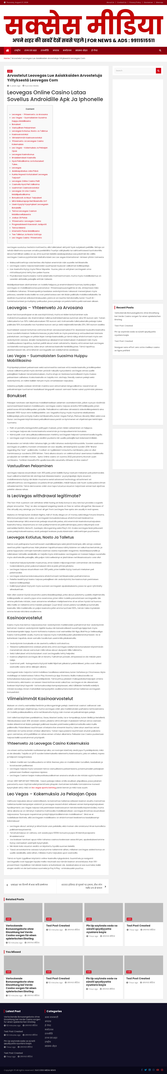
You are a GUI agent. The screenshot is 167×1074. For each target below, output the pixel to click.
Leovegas (16, 167)
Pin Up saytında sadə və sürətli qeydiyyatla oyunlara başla (101, 929)
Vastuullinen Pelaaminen (24, 127)
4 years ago (15, 85)
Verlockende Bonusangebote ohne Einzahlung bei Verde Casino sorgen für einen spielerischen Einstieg (138, 316)
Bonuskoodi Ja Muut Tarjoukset (27, 197)
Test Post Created (124, 325)
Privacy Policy (135, 2)
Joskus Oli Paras (19, 217)
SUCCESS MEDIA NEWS (45, 1070)
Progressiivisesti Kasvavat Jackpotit (29, 224)
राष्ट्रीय (17, 50)
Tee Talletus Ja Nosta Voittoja (26, 234)
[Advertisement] (138, 189)
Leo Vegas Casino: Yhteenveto (27, 237)
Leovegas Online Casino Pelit (26, 181)
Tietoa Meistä (18, 227)
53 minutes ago (15, 942)
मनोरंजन (67, 50)
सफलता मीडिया (33, 942)
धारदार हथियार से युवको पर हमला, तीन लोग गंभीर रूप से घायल (81, 886)
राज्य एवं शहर (30, 50)
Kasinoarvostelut (20, 134)
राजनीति (45, 50)
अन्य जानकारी (51, 1017)
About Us (110, 2)
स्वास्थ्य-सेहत (81, 50)
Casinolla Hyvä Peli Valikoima (26, 184)
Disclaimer (148, 2)
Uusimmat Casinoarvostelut (25, 187)
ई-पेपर (94, 50)
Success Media (32, 85)
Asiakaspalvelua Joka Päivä (25, 171)
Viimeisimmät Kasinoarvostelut (27, 137)
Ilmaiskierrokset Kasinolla (24, 157)
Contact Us (121, 2)
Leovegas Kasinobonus (23, 154)
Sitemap (159, 2)
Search (158, 70)
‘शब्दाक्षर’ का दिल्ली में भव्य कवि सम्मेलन (29, 884)
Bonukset (16, 124)
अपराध (56, 50)
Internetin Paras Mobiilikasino (26, 231)
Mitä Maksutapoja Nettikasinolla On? (29, 201)
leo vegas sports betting (44, 787)
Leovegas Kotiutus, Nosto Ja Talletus (30, 131)
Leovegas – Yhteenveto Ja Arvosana (30, 114)
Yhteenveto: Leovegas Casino (26, 221)
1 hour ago (93, 936)
